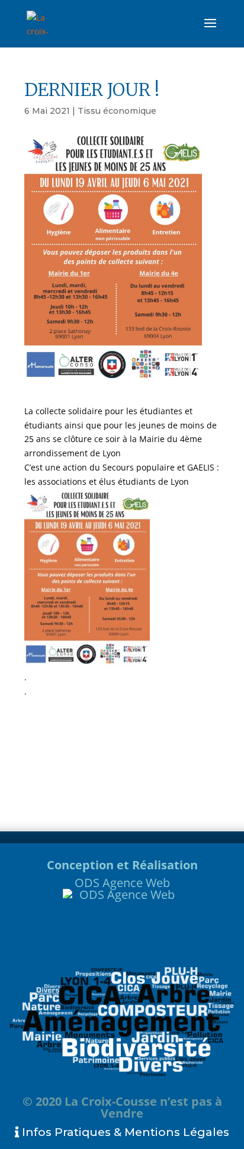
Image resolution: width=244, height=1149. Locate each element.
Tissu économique (117, 110)
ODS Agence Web (122, 883)
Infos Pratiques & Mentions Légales (124, 1132)
